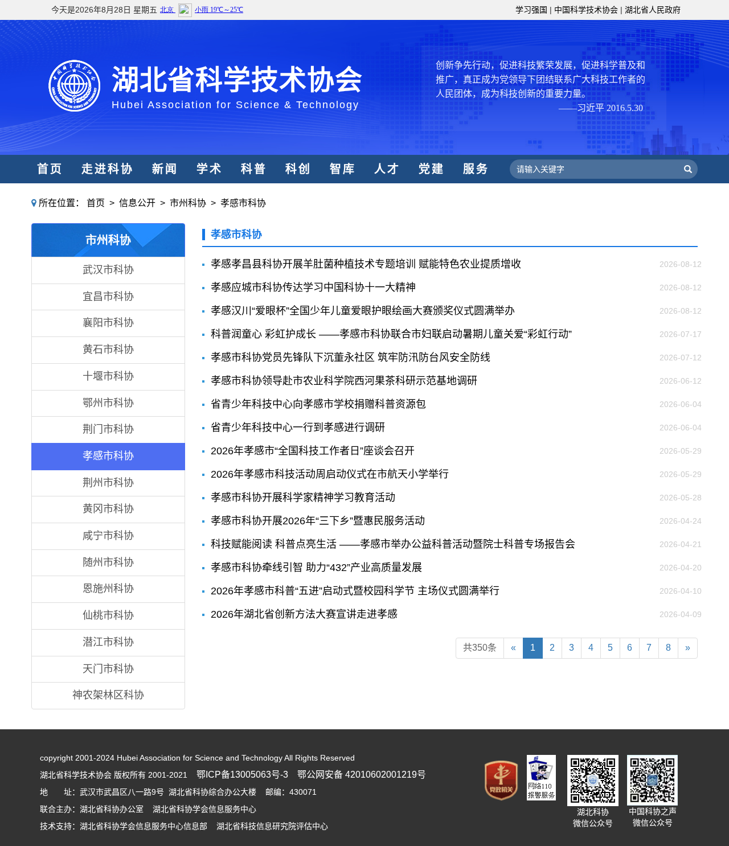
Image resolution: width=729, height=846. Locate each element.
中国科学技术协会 (586, 9)
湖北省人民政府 (653, 9)
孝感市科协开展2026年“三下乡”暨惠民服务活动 (318, 521)
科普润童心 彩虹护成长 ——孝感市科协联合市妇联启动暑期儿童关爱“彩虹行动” (391, 334)
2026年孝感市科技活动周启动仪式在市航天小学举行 (330, 474)
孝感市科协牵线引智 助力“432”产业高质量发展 (316, 567)
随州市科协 (108, 562)
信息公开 (137, 203)
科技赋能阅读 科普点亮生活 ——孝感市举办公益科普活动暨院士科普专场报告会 (393, 544)
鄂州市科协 (108, 403)
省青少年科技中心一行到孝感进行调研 (298, 427)
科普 (254, 169)
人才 (387, 169)
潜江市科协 (108, 642)
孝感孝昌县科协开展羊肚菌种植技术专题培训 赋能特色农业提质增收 (366, 264)
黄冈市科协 (108, 509)
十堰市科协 (108, 376)
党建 (432, 169)
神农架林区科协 (108, 695)
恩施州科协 (108, 588)
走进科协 (107, 169)
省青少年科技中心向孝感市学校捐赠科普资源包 (318, 404)
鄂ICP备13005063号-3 (242, 774)
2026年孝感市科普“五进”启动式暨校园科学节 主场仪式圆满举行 (355, 591)
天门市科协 (108, 669)
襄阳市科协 (108, 322)
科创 (298, 169)
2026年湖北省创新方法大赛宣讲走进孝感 (304, 614)
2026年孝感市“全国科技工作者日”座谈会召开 (313, 451)
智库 (343, 169)
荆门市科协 (108, 429)
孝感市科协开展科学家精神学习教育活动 (303, 497)
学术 (209, 169)
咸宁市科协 (108, 535)
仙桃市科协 (108, 615)
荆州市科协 (108, 482)
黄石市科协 (108, 349)
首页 (50, 169)
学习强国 (531, 9)
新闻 (165, 169)
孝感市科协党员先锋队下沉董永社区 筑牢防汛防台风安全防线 (350, 357)
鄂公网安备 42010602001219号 (361, 774)
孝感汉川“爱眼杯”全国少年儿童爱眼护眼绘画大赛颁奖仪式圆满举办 (363, 311)
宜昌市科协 (108, 296)
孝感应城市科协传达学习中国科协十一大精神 (313, 287)
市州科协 (188, 203)
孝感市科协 (243, 203)
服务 (476, 169)
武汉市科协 (108, 270)
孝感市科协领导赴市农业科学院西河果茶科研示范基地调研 (344, 381)
